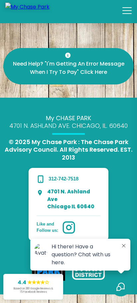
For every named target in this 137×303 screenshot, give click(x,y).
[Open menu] (127, 10)
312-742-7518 (63, 178)
